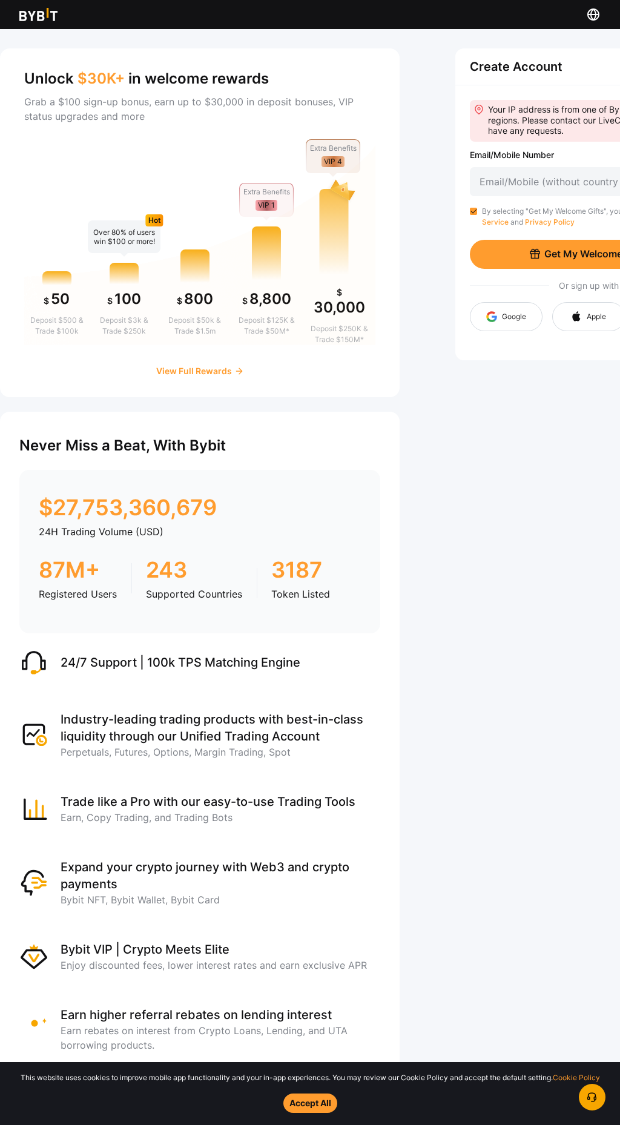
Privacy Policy (550, 221)
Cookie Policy (576, 1077)
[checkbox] (473, 211)
